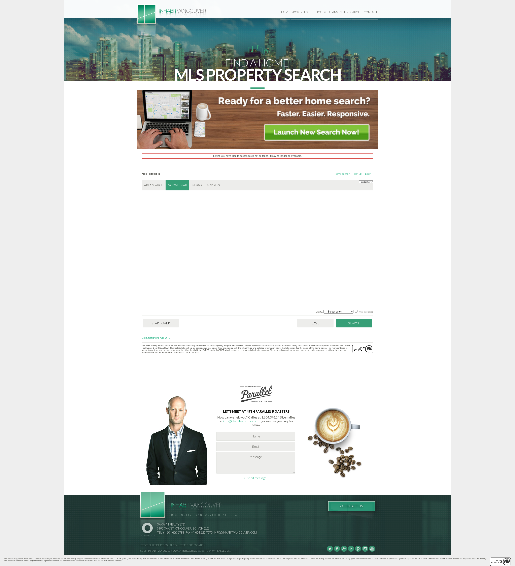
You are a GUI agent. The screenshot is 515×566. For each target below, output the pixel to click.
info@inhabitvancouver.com (242, 421)
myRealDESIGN (221, 550)
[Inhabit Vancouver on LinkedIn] (351, 550)
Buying (333, 12)
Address (213, 185)
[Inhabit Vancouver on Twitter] (330, 550)
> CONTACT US (351, 506)
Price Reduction (365, 312)
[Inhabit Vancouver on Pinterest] (358, 550)
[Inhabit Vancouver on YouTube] (372, 550)
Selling (345, 12)
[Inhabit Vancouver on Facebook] (337, 550)
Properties (299, 12)
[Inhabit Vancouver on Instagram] (365, 550)
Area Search (153, 185)
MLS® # (197, 185)
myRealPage (189, 550)
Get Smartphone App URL (156, 337)
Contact (370, 12)
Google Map (177, 185)
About (357, 12)
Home (285, 12)
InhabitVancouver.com (163, 550)
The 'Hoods (318, 12)
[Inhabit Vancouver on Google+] (344, 550)
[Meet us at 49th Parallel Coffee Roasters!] (256, 403)
